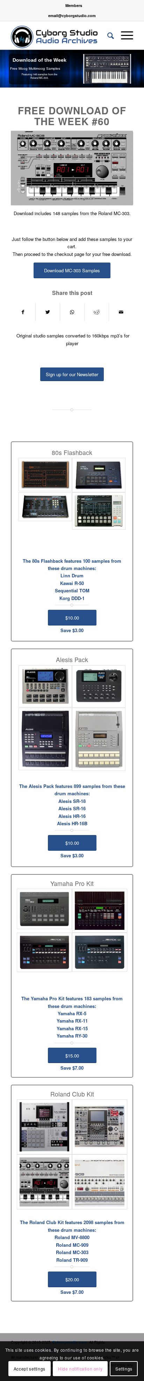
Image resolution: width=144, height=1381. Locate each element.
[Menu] (123, 35)
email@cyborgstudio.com (72, 15)
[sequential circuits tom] (45, 507)
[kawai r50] (98, 475)
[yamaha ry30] (44, 909)
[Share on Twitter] (48, 312)
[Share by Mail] (121, 312)
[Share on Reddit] (97, 312)
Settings (123, 1369)
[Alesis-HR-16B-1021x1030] (45, 739)
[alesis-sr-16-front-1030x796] (98, 686)
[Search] (107, 35)
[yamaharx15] (99, 952)
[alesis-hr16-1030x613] (98, 739)
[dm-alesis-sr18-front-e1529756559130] (45, 686)
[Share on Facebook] (23, 312)
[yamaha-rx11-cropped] (44, 952)
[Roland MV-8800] (44, 1126)
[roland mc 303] (44, 1181)
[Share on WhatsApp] (72, 312)
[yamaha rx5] (99, 911)
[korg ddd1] (98, 511)
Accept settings (29, 1369)
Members (73, 5)
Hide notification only (80, 1369)
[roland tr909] (99, 1181)
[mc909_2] (99, 1126)
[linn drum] (45, 474)
